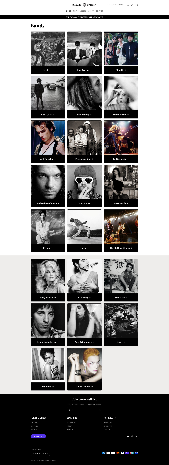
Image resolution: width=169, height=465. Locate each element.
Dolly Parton (46, 297)
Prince (46, 248)
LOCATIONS (71, 422)
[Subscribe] (100, 410)
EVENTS (70, 429)
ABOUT (69, 426)
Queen (83, 248)
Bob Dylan (46, 114)
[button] (128, 5)
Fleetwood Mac (83, 159)
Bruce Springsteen (47, 342)
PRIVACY (34, 429)
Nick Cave (120, 297)
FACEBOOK (108, 426)
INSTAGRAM (108, 422)
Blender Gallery (40, 460)
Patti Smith (120, 203)
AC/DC (46, 70)
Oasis (120, 342)
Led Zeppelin (120, 159)
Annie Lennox (83, 386)
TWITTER (107, 429)
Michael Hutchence (47, 203)
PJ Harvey (83, 297)
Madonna (47, 386)
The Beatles (83, 70)
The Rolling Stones (120, 248)
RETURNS (34, 426)
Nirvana (83, 203)
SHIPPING (34, 422)
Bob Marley (83, 114)
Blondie (120, 70)
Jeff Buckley (46, 159)
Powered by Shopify (50, 460)
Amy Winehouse (83, 342)
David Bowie (119, 114)
